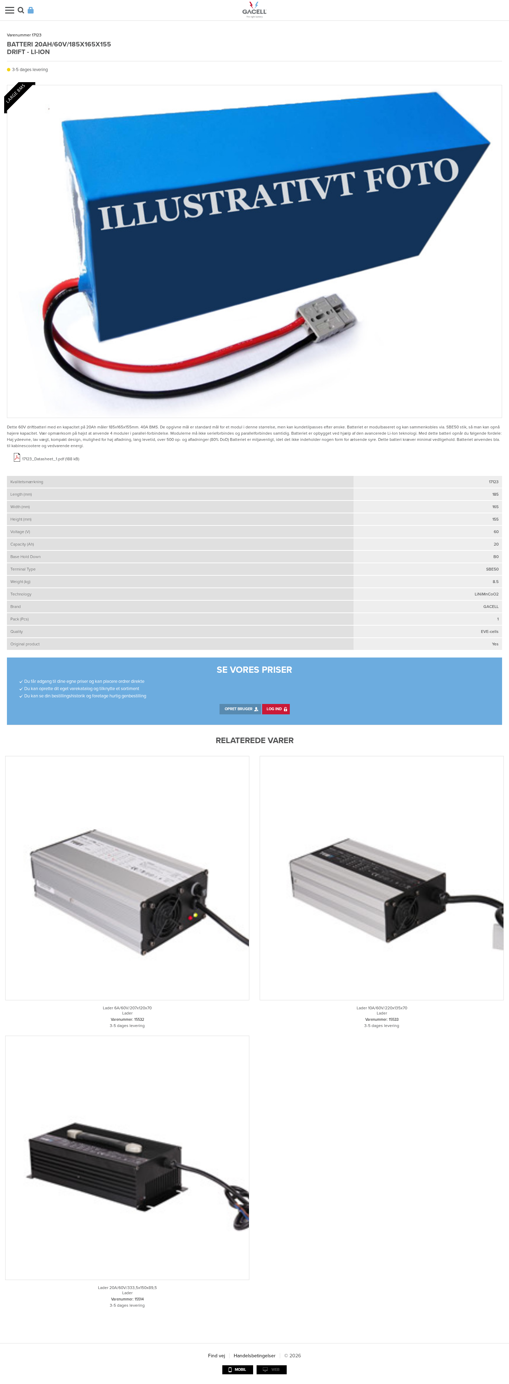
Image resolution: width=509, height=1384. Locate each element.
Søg (21, 10)
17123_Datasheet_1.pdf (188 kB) (50, 458)
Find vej (216, 1356)
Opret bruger (238, 709)
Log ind (274, 709)
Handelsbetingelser (255, 1356)
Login (31, 10)
